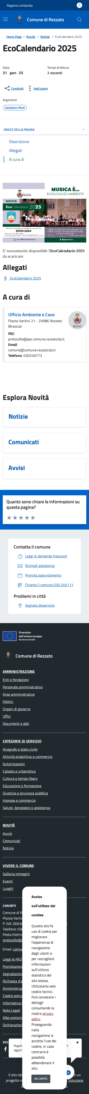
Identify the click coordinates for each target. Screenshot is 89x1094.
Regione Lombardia (20, 5)
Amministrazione (19, 671)
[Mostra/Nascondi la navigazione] (5, 19)
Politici (8, 701)
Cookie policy (13, 995)
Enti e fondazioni (16, 679)
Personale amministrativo (23, 687)
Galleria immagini (16, 874)
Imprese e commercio (19, 800)
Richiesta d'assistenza (20, 981)
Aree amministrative (19, 694)
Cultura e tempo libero (20, 778)
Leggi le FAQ (12, 959)
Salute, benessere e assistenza (26, 807)
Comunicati (11, 840)
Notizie (45, 36)
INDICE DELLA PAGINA (19, 129)
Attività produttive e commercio (27, 756)
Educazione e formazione (22, 786)
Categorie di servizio (22, 741)
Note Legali (11, 1010)
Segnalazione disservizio (21, 974)
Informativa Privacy (18, 1003)
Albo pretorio (13, 1017)
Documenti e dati (16, 723)
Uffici (7, 716)
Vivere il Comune (18, 865)
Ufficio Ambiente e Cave (31, 314)
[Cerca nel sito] (79, 19)
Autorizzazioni (14, 764)
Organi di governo (16, 709)
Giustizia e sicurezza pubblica (25, 793)
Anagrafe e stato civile (20, 749)
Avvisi (7, 833)
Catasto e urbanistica (19, 771)
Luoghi (8, 888)
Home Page (14, 36)
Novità (30, 36)
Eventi (8, 881)
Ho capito (40, 1078)
